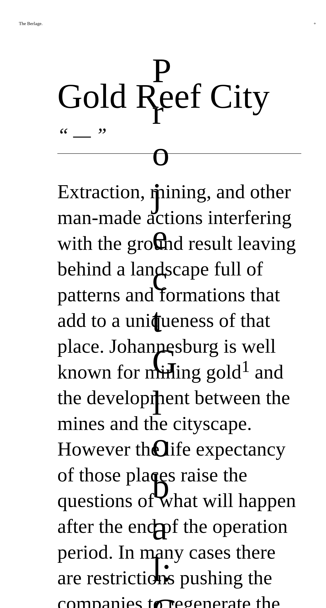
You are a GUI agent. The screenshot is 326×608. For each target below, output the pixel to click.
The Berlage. (31, 23)
